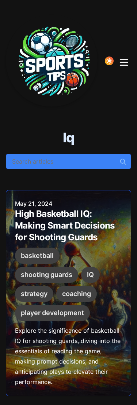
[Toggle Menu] (124, 61)
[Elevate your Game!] (54, 61)
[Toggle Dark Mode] (109, 61)
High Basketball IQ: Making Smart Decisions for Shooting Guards (65, 225)
